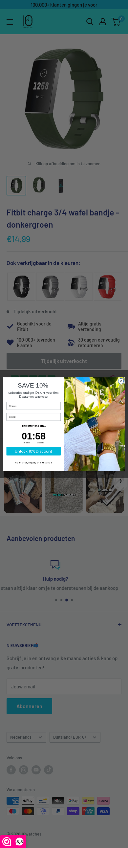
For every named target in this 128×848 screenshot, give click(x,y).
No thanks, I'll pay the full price (33, 462)
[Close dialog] (121, 381)
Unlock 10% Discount (33, 451)
